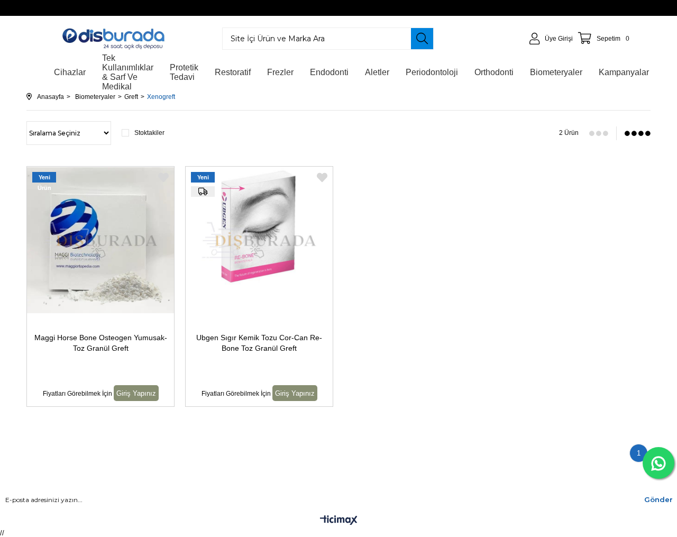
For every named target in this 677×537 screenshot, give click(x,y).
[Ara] (422, 38)
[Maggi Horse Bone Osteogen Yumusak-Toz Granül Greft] (100, 240)
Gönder (658, 499)
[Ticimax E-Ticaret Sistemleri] (339, 520)
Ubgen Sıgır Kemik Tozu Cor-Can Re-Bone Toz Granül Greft (259, 342)
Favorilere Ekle (163, 177)
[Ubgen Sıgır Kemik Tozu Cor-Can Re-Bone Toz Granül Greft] (259, 240)
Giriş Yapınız (136, 393)
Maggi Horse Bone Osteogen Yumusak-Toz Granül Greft (100, 342)
